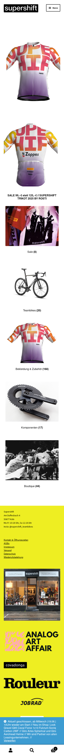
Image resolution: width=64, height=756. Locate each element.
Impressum (9, 546)
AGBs (7, 543)
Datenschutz (10, 553)
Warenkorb (49, 747)
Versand (7, 550)
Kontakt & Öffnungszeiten (16, 539)
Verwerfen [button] (10, 740)
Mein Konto (10, 750)
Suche (32, 750)
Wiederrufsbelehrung (13, 557)
